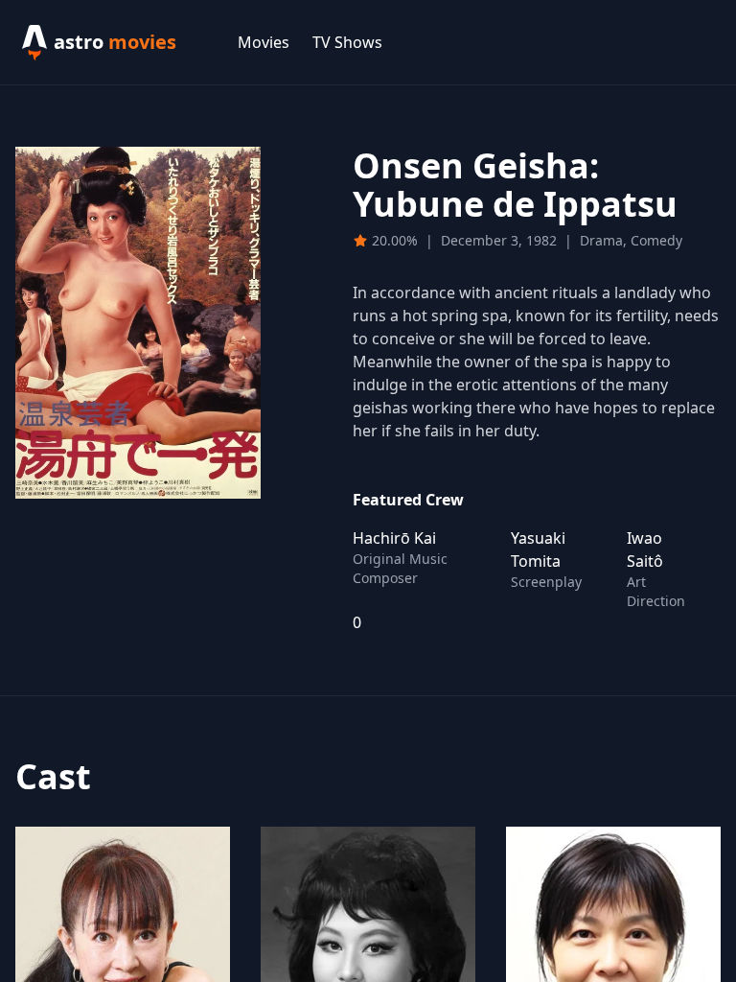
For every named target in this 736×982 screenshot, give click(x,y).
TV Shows (347, 42)
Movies (263, 42)
